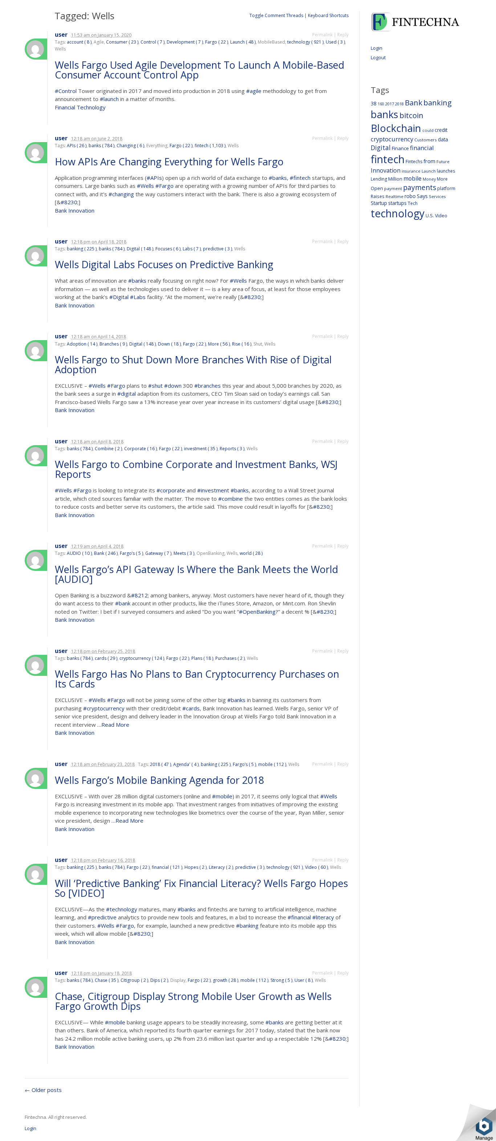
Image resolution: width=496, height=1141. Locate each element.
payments (419, 187)
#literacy (323, 917)
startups (397, 202)
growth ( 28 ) (225, 980)
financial (422, 148)
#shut (155, 385)
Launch (429, 171)
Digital (381, 147)
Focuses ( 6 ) (167, 249)
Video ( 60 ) (316, 867)
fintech (387, 159)
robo (410, 196)
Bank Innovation (74, 210)
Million (395, 179)
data (443, 139)
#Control (66, 90)
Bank (413, 102)
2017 (389, 103)
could (428, 130)
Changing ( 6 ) (130, 145)
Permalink (322, 35)
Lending (379, 179)
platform (446, 188)
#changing (121, 194)
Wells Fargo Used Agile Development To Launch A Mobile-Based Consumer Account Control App (199, 69)
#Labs (138, 297)
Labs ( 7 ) (192, 249)
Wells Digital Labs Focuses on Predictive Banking (165, 264)
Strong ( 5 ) (281, 980)
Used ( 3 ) (335, 42)
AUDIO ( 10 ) (79, 553)
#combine (230, 498)
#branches (207, 385)
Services (437, 196)
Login (376, 48)
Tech (413, 203)
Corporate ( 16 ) (140, 448)
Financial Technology (80, 107)
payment (393, 188)
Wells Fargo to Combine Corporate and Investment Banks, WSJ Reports (196, 469)
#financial (299, 917)
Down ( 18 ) (169, 344)
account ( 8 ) (79, 42)
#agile (253, 90)
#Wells (145, 185)
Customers (425, 139)
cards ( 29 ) (106, 658)
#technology (121, 909)
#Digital (119, 297)
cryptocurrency (392, 139)
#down (173, 385)
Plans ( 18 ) (202, 658)
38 (374, 103)
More (442, 179)
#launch (109, 98)
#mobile (222, 796)
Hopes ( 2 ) (195, 867)
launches (446, 171)
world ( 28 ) (251, 553)
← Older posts (43, 1089)
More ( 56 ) (219, 344)
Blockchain (396, 128)
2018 (399, 103)
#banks (278, 177)
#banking (247, 925)
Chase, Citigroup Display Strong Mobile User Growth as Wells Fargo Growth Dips (193, 1001)
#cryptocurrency (104, 708)
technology (397, 213)
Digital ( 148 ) (140, 249)
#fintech (300, 177)
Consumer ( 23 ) (122, 42)
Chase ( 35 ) (106, 980)
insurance (411, 171)
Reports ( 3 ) (232, 448)
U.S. (430, 216)
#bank (122, 603)
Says (422, 195)
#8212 (139, 595)
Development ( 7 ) (185, 42)
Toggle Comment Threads (276, 15)
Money (429, 179)
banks (384, 114)
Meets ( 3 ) (184, 553)
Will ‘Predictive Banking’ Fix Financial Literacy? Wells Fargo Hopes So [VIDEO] (201, 888)
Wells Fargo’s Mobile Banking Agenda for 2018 (161, 780)
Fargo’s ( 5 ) (131, 553)
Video (441, 216)
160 (381, 103)
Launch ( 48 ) (243, 42)
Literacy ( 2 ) (221, 867)
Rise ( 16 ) (241, 344)
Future (443, 161)
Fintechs (414, 161)
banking (437, 103)
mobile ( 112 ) (272, 764)
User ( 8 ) (303, 980)
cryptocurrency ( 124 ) (141, 658)
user (61, 34)
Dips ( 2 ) (159, 980)
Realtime (394, 196)
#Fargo (164, 185)
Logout (378, 57)
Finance (400, 148)
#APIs (154, 177)
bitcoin (411, 115)
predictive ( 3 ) (217, 249)
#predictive (102, 917)
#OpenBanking (257, 611)
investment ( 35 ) (200, 448)
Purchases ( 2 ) (230, 658)
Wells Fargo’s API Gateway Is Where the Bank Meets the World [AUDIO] (196, 574)
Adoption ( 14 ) (82, 344)
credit (441, 129)
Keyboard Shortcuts (328, 15)
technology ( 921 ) (305, 42)
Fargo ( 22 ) (216, 42)
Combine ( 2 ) (108, 448)
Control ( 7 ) (152, 42)
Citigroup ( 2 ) (134, 980)
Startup (379, 202)
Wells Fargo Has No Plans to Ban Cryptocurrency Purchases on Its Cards (197, 678)
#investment (213, 490)
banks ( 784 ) (101, 145)
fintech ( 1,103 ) (210, 145)
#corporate (170, 490)
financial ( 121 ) (167, 867)
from (429, 161)
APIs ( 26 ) (76, 145)
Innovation (386, 170)
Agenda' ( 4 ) (186, 764)
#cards (191, 708)
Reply (343, 35)
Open (377, 188)
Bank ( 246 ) (106, 553)
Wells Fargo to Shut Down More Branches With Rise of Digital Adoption (193, 364)
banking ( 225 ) (82, 249)
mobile (412, 178)
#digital (126, 393)
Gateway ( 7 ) (158, 553)
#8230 (69, 202)
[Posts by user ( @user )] (36, 49)
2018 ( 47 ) (160, 764)
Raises (378, 196)
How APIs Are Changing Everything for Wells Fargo (170, 161)
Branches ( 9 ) (113, 344)
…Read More (112, 724)
